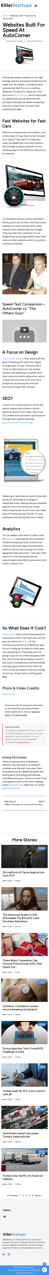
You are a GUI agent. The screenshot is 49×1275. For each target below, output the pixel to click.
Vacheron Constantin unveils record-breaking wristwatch (20, 1007)
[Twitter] (3, 1254)
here (24, 641)
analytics (10, 538)
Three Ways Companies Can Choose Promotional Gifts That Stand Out (22, 964)
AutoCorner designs (13, 358)
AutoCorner (21, 95)
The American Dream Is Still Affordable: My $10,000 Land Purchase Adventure (21, 918)
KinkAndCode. (16, 785)
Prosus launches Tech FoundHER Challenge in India (23, 1050)
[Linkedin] (8, 1254)
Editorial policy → (24, 742)
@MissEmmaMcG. (11, 788)
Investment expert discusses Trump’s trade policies (20, 1135)
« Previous (12, 1195)
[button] (36, 6)
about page (21, 715)
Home (5, 15)
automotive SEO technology (17, 422)
